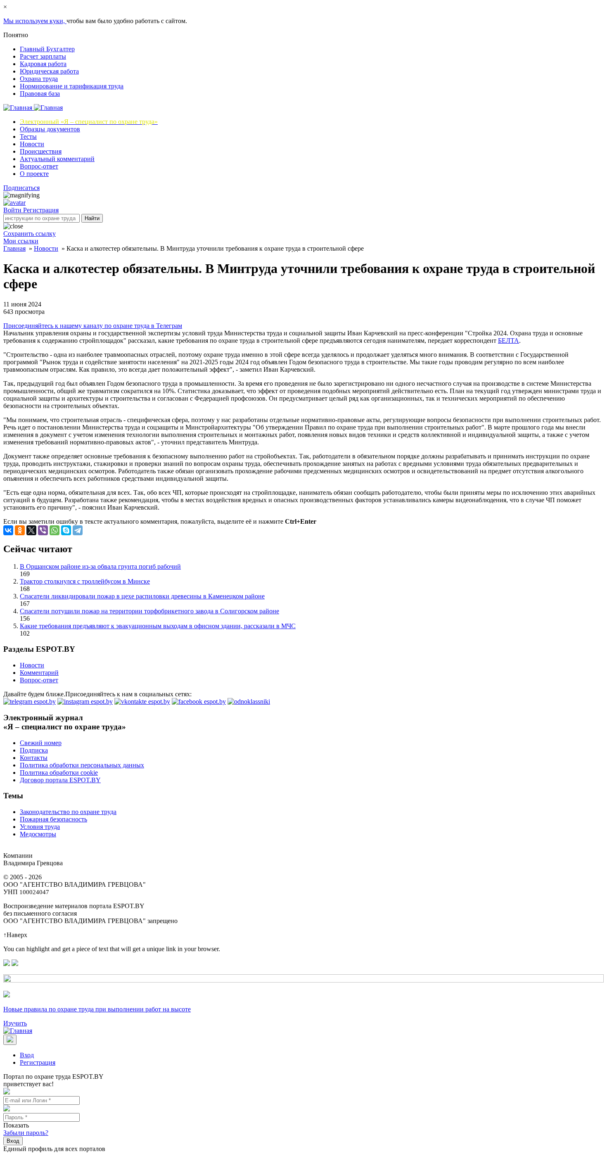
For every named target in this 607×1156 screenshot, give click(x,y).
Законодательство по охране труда (68, 811)
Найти (92, 218)
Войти (13, 210)
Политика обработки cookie (59, 772)
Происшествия (41, 151)
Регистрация (41, 210)
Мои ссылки (20, 240)
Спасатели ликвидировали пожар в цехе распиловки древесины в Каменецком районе (142, 596)
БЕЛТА (508, 340)
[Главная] (33, 107)
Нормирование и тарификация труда (71, 86)
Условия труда (40, 826)
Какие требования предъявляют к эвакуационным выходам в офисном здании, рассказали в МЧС (158, 625)
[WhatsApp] (54, 530)
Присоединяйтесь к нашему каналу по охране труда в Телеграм (92, 325)
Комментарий (39, 672)
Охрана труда (39, 78)
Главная (14, 248)
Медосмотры (38, 834)
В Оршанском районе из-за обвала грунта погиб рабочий (100, 566)
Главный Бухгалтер (47, 48)
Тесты (28, 136)
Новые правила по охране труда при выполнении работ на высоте (97, 1009)
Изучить (15, 1023)
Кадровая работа (43, 63)
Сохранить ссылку (29, 233)
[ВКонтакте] (8, 530)
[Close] (10, 1040)
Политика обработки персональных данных (82, 765)
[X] (31, 530)
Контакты (33, 757)
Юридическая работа (49, 71)
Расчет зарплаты (43, 56)
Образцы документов (50, 129)
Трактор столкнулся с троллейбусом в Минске (85, 581)
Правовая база (40, 93)
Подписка (34, 750)
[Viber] (43, 530)
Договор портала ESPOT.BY (60, 779)
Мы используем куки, (34, 20)
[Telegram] (78, 530)
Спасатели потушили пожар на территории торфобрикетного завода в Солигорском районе (149, 611)
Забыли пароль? (25, 1132)
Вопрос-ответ (39, 166)
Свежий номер (41, 742)
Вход (27, 1055)
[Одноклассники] (20, 530)
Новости (32, 143)
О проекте (34, 173)
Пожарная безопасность (53, 819)
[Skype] (66, 530)
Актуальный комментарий (57, 158)
